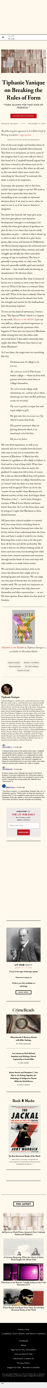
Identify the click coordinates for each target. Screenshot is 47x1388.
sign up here (25, 135)
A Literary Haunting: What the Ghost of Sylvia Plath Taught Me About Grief (24, 1259)
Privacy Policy (23, 1363)
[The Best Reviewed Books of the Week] (25, 1129)
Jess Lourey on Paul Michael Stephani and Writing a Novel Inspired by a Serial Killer (23, 1056)
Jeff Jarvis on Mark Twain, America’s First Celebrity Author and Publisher (23, 1234)
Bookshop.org (10, 1376)
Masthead (23, 1340)
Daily (23, 964)
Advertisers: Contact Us (23, 1358)
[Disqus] (23, 771)
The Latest (23, 1204)
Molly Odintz (24, 1085)
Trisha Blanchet (24, 1044)
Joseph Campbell (14, 662)
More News (23, 992)
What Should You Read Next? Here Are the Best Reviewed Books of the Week (23, 1309)
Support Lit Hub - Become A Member (23, 1367)
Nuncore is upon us (23, 977)
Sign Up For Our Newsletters (23, 1349)
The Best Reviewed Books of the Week (24, 1156)
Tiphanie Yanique (9, 124)
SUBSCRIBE (23, 832)
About (23, 1345)
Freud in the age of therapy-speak (23, 971)
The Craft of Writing (31, 666)
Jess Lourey (24, 1063)
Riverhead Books (15, 666)
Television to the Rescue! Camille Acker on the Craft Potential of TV (23, 1284)
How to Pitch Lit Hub (24, 1354)
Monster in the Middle (13, 648)
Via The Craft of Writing (23, 116)
